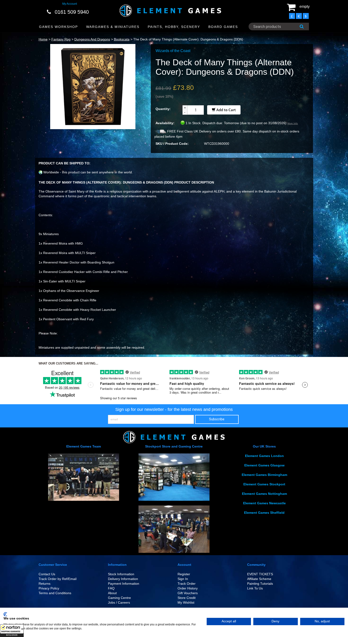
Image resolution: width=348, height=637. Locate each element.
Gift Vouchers (188, 593)
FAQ (111, 588)
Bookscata (121, 39)
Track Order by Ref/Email (57, 579)
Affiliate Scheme (259, 579)
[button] (12, 630)
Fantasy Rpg (61, 39)
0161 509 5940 (72, 12)
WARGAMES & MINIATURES (112, 27)
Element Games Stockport (264, 484)
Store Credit (187, 598)
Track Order (187, 583)
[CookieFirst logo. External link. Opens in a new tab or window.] (5, 614)
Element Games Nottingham (264, 494)
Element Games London (264, 456)
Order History (188, 588)
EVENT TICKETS (260, 574)
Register (184, 574)
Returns (44, 583)
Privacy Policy (49, 588)
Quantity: (163, 109)
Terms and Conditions (55, 593)
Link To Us (255, 588)
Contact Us (47, 574)
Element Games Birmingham (264, 475)
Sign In (183, 579)
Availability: (165, 123)
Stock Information (121, 574)
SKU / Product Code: (172, 143)
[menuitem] (58, 27)
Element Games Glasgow (264, 465)
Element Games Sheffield (264, 512)
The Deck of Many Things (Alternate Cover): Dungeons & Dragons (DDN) (188, 39)
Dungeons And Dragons (92, 39)
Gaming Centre (119, 598)
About (112, 593)
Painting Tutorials (260, 583)
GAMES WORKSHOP (58, 27)
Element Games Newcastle (264, 503)
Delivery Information (123, 579)
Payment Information (123, 583)
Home (43, 39)
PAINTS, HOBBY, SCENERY (174, 27)
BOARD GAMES (223, 27)
